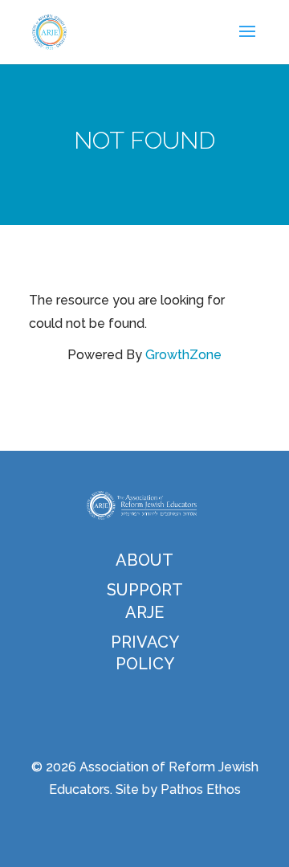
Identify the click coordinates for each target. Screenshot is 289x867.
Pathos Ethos (201, 789)
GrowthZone (183, 354)
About (144, 560)
